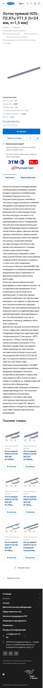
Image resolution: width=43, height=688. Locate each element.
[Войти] (35, 4)
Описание (9, 177)
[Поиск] (31, 4)
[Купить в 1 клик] (11, 440)
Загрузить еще (23, 568)
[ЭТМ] (16, 161)
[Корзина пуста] (39, 3)
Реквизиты (8, 625)
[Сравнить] (37, 138)
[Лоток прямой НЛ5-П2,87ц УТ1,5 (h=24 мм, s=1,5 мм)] (21, 68)
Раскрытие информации (14, 630)
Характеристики (28, 177)
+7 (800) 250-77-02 (13, 635)
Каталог (6, 598)
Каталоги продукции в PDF (15, 616)
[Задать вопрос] (30, 138)
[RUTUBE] (10, 653)
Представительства (12, 611)
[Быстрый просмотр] (6, 440)
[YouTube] (16, 653)
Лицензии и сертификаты (14, 620)
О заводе (7, 594)
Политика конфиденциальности (15, 685)
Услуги (6, 603)
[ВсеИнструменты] (33, 161)
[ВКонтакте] (5, 653)
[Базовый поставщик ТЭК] (4, 674)
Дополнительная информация (17, 607)
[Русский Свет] (23, 166)
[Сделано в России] (31, 674)
